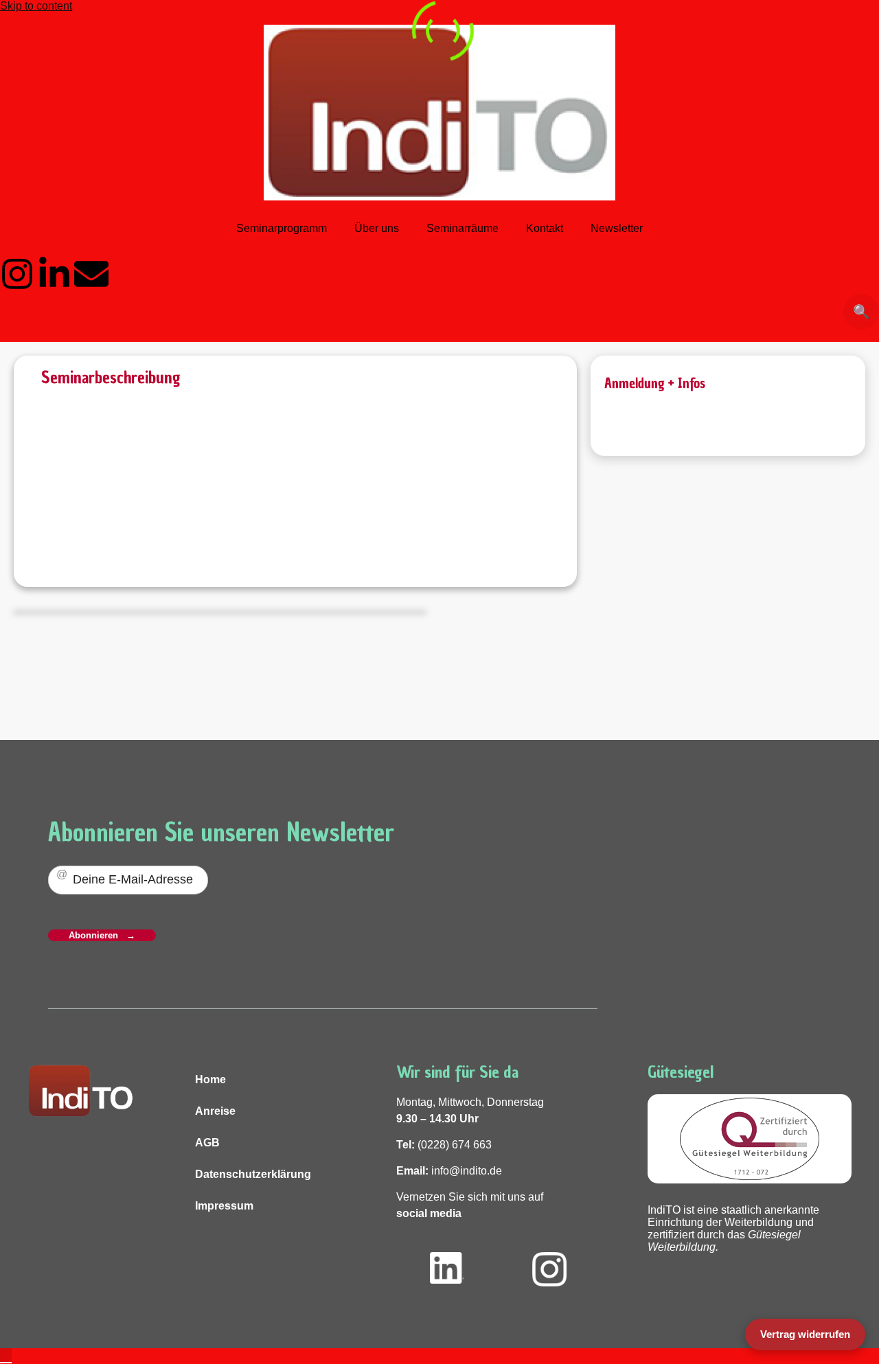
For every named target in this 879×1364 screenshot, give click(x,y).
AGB (207, 1142)
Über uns (376, 228)
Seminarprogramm (281, 228)
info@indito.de (466, 1171)
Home (210, 1079)
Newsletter (617, 228)
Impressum (224, 1206)
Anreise (215, 1111)
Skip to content (36, 6)
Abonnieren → (102, 935)
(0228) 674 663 (455, 1145)
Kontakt (544, 228)
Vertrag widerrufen (805, 1334)
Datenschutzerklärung (253, 1174)
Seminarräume (462, 228)
